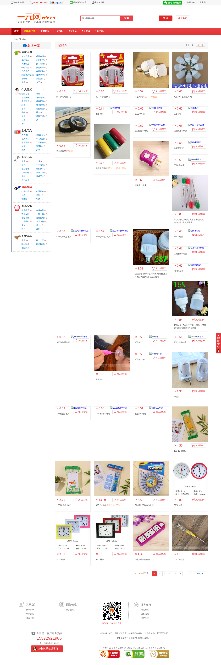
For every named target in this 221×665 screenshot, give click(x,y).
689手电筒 (178, 237)
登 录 (165, 18)
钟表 (23, 195)
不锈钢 (24, 79)
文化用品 (27, 130)
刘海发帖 (25, 214)
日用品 (39, 79)
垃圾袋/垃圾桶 (28, 75)
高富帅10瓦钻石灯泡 (183, 97)
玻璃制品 (40, 75)
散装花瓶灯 (179, 148)
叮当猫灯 (139, 342)
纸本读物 (25, 142)
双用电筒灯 (179, 271)
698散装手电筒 (141, 131)
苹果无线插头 (140, 185)
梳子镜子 (25, 210)
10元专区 (100, 31)
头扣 (23, 225)
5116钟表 (60, 559)
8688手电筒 (179, 165)
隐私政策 (145, 614)
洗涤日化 (25, 94)
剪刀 (23, 165)
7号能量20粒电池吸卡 (144, 505)
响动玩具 (25, 244)
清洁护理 (25, 97)
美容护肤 (40, 101)
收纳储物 (40, 71)
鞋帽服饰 (40, 109)
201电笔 (99, 114)
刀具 (38, 161)
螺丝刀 (39, 176)
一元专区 (59, 31)
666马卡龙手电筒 (64, 237)
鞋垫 (23, 120)
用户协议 (145, 618)
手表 (23, 109)
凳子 (38, 82)
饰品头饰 (27, 206)
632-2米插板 (108, 505)
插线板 (24, 199)
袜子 (23, 116)
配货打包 (70, 609)
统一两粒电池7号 (63, 97)
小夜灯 (177, 397)
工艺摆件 (40, 142)
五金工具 (27, 157)
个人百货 (27, 89)
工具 (23, 161)
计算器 (39, 146)
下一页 (198, 573)
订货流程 (191, 2)
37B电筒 (177, 114)
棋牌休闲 (40, 135)
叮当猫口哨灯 (140, 359)
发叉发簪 (40, 221)
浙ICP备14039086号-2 (141, 638)
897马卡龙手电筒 (103, 237)
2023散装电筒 (180, 342)
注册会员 (182, 18)
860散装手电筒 (180, 131)
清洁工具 (25, 56)
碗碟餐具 (40, 56)
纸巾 (23, 123)
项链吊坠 (25, 218)
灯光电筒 (25, 191)
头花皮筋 (40, 210)
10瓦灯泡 (147, 97)
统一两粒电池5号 (103, 97)
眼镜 (23, 112)
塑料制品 (25, 60)
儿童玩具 (27, 236)
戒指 (38, 229)
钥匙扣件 (25, 169)
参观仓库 (30, 618)
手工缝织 (40, 165)
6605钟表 (100, 559)
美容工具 (40, 116)
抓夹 (23, 229)
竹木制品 (25, 64)
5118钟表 (178, 505)
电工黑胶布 (64, 151)
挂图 (23, 146)
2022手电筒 (140, 114)
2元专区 (73, 31)
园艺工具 (25, 180)
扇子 (38, 120)
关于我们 (31, 604)
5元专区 (86, 31)
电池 (38, 199)
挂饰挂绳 (40, 218)
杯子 (23, 105)
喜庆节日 (25, 139)
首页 (16, 31)
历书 (38, 150)
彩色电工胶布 (111, 168)
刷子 (23, 82)
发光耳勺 (99, 379)
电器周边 (40, 191)
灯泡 (38, 195)
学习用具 (40, 139)
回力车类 (40, 240)
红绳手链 (25, 221)
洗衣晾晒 (40, 64)
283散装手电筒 (63, 414)
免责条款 (145, 609)
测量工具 (40, 172)
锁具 (23, 176)
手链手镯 (40, 214)
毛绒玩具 (25, 248)
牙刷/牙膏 (40, 97)
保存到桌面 (19, 2)
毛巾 (38, 94)
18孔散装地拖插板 (143, 559)
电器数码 (27, 187)
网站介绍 (30, 609)
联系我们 (203, 2)
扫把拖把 (25, 71)
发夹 (38, 225)
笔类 (23, 150)
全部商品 (44, 31)
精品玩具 (40, 244)
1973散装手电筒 (103, 414)
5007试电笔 (179, 559)
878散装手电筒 (180, 254)
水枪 (23, 240)
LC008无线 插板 (63, 505)
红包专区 (25, 135)
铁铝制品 (25, 67)
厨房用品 (40, 60)
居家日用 (27, 52)
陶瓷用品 (40, 67)
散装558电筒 (140, 414)
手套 (38, 112)
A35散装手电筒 (63, 342)
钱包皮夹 (40, 105)
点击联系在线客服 (48, 648)
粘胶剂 (39, 169)
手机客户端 (99, 2)
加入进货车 (83, 91)
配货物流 (71, 604)
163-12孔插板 (180, 451)
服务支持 (146, 604)
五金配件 (25, 172)
